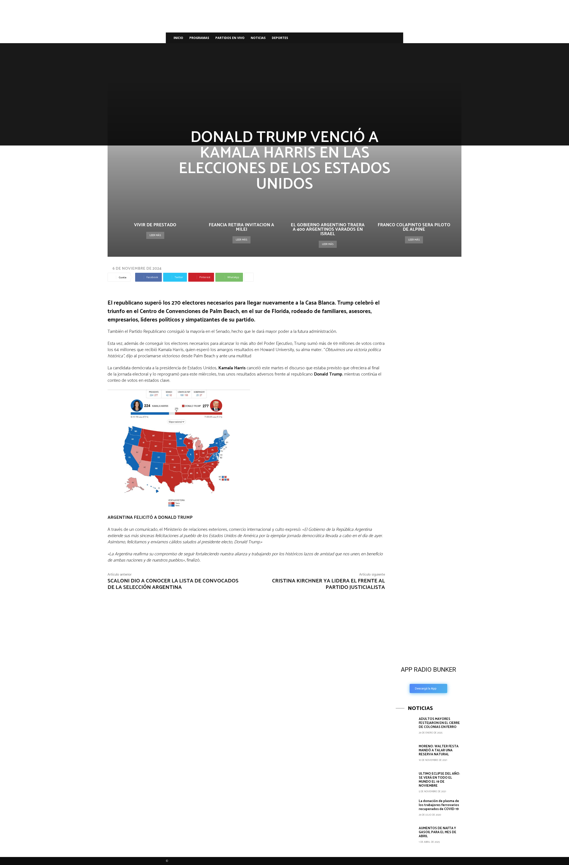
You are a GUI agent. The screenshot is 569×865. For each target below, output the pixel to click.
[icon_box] (428, 678)
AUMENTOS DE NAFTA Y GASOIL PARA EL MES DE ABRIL (437, 832)
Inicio (178, 38)
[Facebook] (365, 37)
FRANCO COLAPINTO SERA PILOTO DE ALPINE (414, 227)
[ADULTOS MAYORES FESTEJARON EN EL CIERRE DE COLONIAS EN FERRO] (405, 727)
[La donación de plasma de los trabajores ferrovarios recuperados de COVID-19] (405, 809)
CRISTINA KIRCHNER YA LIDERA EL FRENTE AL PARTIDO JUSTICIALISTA (328, 584)
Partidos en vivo (229, 38)
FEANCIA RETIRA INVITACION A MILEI (241, 227)
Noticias (258, 38)
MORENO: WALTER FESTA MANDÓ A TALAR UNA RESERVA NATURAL (439, 750)
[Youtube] (388, 37)
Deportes (280, 38)
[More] (249, 277)
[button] (398, 38)
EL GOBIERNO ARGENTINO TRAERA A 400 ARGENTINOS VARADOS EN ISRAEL (328, 229)
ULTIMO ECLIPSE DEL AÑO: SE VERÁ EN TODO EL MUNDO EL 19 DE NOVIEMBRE (439, 779)
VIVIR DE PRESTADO (155, 225)
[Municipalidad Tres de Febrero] (429, 558)
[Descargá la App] (428, 625)
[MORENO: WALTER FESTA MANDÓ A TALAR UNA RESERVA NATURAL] (405, 754)
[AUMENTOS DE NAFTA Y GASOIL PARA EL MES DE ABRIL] (405, 836)
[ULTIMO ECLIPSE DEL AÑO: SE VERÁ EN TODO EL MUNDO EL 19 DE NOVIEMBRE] (405, 781)
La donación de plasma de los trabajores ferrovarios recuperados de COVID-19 (439, 805)
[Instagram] (373, 37)
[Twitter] (380, 37)
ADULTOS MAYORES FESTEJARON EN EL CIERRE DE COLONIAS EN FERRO (439, 723)
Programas (199, 38)
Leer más (155, 235)
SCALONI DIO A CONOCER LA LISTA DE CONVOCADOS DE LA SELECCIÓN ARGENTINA (173, 584)
